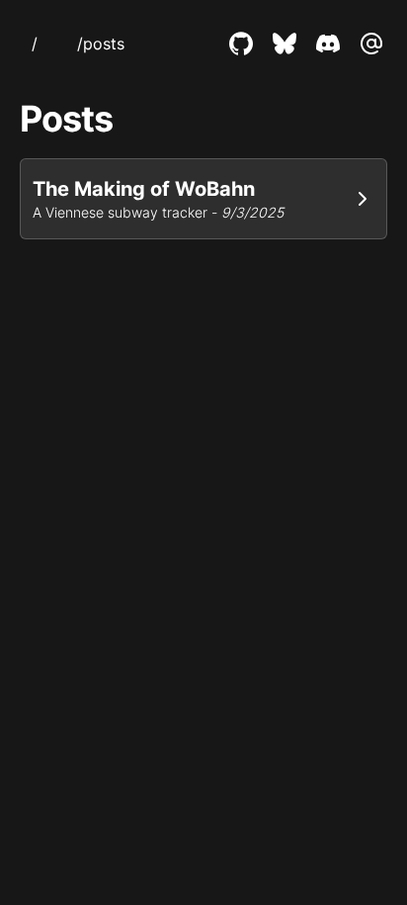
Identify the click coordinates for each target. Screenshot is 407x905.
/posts (100, 43)
